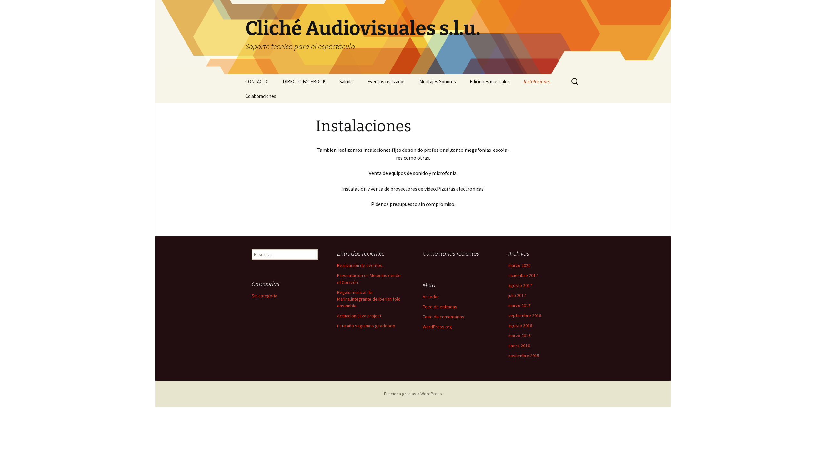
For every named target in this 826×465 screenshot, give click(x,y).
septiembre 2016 (524, 315)
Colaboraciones (260, 96)
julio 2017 (517, 295)
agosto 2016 (520, 325)
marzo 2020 (519, 265)
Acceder (431, 297)
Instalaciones (537, 81)
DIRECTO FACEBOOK (304, 81)
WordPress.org (437, 327)
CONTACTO (257, 81)
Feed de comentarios (443, 317)
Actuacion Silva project (359, 316)
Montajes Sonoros (437, 81)
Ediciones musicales (490, 81)
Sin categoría (264, 296)
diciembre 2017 (523, 275)
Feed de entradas (440, 307)
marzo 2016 (519, 335)
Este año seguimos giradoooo (366, 326)
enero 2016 (519, 345)
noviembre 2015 (523, 355)
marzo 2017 (519, 305)
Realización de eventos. (360, 265)
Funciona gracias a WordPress (413, 394)
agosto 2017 (520, 285)
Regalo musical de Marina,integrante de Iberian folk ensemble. (368, 299)
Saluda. (346, 81)
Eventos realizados (387, 81)
